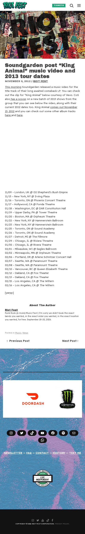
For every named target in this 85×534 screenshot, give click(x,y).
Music (18, 333)
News (25, 333)
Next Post (69, 341)
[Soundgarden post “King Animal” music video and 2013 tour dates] (42, 35)
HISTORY (59, 452)
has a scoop (18, 99)
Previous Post (18, 341)
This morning (13, 86)
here (8, 115)
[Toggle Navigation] (79, 5)
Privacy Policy (62, 524)
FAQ (29, 452)
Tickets (59, 5)
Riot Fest (40, 81)
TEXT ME (75, 452)
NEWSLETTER (13, 452)
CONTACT (42, 452)
